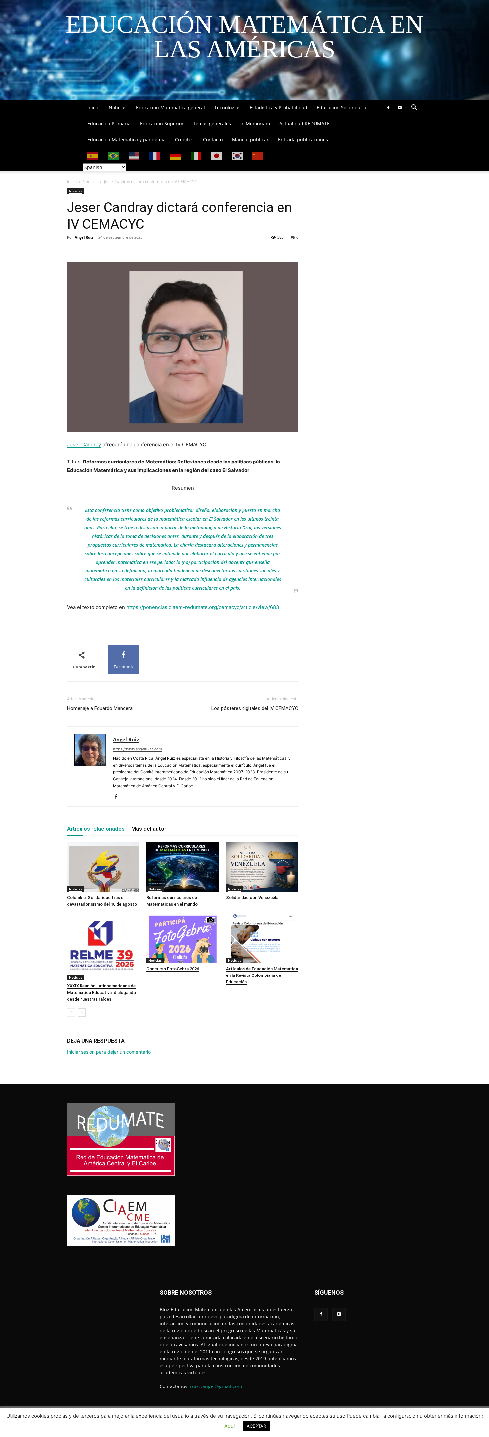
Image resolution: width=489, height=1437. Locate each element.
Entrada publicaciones (303, 139)
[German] (175, 155)
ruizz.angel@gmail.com (216, 1386)
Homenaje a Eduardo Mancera (100, 708)
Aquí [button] (229, 1426)
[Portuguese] (113, 155)
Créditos (184, 139)
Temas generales (212, 123)
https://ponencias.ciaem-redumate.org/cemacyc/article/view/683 (202, 607)
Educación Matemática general (170, 107)
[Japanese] (217, 155)
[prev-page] (71, 1012)
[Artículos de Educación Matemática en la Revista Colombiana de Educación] (262, 938)
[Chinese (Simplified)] (258, 155)
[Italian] (196, 155)
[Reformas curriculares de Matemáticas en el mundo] (182, 867)
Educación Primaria (109, 123)
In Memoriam (255, 123)
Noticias (118, 107)
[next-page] (82, 1012)
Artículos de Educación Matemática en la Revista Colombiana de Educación (262, 975)
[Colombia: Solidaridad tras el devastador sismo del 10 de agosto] (103, 867)
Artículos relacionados (96, 828)
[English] (134, 155)
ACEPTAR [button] (256, 1426)
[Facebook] (388, 108)
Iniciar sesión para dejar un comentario (109, 1052)
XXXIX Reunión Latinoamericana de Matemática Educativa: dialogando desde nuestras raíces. (101, 992)
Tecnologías (227, 107)
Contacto (213, 139)
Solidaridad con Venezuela (252, 897)
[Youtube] (400, 108)
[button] (414, 108)
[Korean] (237, 155)
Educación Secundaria (341, 107)
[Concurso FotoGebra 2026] (182, 938)
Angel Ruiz (84, 237)
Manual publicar (250, 139)
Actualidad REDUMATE (304, 123)
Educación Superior (162, 123)
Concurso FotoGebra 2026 (172, 968)
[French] (155, 155)
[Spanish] (93, 155)
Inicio (93, 107)
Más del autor (148, 828)
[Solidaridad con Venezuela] (262, 867)
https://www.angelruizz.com (137, 749)
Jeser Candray (84, 444)
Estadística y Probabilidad (278, 107)
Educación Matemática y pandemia (126, 139)
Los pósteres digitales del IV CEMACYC (254, 708)
